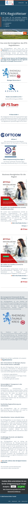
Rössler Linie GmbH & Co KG (13, 97)
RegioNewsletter (7, 360)
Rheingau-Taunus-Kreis (13, 80)
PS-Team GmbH (13, 114)
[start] (7, 2)
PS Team (24, 226)
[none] (21, 2)
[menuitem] (21, 2)
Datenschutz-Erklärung (14, 491)
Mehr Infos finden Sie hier (19, 223)
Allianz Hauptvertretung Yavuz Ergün (13, 159)
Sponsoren (5, 50)
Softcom (13, 139)
